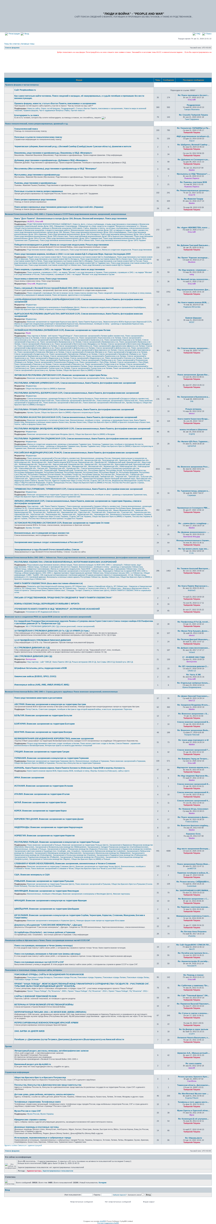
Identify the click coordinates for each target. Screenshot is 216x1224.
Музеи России (33, 1114)
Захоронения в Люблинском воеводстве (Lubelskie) (103, 851)
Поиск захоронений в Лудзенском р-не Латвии (106, 356)
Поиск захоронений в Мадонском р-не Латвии (49, 358)
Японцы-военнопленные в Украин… (193, 540)
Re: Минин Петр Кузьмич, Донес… (193, 631)
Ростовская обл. (108, 474)
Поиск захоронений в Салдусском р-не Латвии (105, 364)
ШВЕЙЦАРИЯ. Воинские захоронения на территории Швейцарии (46, 909)
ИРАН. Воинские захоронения (29, 777)
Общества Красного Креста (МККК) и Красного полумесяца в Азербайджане (46, 309)
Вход (26, 34)
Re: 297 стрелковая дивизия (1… (194, 666)
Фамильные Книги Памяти (25, 481)
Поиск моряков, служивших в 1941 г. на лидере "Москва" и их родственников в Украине (64, 272)
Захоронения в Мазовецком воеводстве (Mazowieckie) (58, 853)
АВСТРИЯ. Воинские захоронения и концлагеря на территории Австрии (50, 704)
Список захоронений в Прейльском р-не (98, 360)
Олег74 (191, 195)
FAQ (198, 34)
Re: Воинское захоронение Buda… (193, 730)
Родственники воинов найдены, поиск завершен (48, 250)
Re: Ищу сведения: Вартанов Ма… (193, 776)
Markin (192, 170)
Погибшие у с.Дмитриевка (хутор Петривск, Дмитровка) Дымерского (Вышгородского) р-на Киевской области (69, 1039)
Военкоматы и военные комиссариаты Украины (130, 514)
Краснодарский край (123, 464)
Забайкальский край (116, 462)
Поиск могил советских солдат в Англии (97, 743)
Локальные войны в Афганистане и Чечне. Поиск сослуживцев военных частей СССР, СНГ (47, 940)
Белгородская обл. (110, 460)
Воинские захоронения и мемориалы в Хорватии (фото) (51, 921)
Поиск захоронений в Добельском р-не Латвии (75, 348)
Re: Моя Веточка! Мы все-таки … (193, 1094)
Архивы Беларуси (134, 403)
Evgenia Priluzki (191, 1098)
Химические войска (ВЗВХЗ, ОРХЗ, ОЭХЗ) (35, 676)
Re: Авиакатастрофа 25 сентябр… (193, 961)
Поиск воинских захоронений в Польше (44, 845)
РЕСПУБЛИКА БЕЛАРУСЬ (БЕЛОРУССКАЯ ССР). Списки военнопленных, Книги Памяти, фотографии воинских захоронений (76, 393)
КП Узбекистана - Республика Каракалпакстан (42, 588)
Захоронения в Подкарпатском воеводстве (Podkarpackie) (122, 855)
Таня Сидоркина (192, 119)
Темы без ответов (12, 44)
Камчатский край (60, 464)
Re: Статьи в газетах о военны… (194, 1013)
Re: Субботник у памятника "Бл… (193, 985)
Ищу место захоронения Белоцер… (193, 849)
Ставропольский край (89, 476)
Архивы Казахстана (78, 422)
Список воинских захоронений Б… (193, 722)
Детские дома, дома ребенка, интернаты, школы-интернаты (44, 1094)
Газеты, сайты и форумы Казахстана (30, 424)
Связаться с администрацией (30, 1145)
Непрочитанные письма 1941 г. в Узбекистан (123, 573)
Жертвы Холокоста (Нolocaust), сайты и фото (109, 771)
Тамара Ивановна (191, 109)
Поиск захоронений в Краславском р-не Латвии (96, 350)
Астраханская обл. (76, 460)
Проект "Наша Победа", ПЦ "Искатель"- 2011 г (128, 991)
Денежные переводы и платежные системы (36, 1127)
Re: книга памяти (193, 1063)
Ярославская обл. (144, 479)
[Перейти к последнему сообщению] (197, 100)
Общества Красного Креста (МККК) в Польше (90, 859)
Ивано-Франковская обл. (123, 510)
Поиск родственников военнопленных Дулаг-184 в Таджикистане (74, 238)
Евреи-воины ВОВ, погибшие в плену (73, 771)
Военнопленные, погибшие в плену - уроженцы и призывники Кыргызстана (111, 324)
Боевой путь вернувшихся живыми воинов (32, 295)
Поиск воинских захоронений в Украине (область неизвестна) (93, 506)
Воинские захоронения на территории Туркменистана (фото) (53, 495)
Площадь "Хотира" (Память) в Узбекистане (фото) (88, 590)
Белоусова (31, 659)
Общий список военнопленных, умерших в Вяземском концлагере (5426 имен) (48, 228)
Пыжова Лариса (191, 178)
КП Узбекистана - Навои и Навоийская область (92, 586)
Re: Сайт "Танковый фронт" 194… (193, 995)
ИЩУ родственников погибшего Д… (193, 136)
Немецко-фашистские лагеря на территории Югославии (100, 921)
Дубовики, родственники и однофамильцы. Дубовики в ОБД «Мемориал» (51, 160)
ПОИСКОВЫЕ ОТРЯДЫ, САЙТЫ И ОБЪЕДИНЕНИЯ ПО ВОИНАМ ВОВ (49, 974)
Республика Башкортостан (134, 470)
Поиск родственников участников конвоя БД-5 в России (118, 261)
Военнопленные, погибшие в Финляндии (44, 894)
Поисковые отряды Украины (89, 977)
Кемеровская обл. (76, 464)
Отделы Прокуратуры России (59, 483)
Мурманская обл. (111, 466)
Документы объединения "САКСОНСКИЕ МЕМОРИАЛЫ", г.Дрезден (48, 925)
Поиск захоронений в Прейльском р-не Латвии (60, 360)
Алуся (191, 141)
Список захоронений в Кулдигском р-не (31, 354)
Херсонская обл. (37, 514)
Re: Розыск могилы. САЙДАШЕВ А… (193, 882)
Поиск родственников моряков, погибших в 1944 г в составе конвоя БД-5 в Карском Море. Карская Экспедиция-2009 (72, 254)
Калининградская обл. (28, 464)
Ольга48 (192, 100)
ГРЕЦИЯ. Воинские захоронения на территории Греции (41, 752)
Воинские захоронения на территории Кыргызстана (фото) (52, 322)
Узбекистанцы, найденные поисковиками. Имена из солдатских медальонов (47, 569)
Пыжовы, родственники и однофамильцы (35, 183)
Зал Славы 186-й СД (106, 662)
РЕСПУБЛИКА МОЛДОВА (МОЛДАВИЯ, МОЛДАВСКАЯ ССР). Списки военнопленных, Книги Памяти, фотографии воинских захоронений (82, 428)
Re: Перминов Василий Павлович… (193, 1004)
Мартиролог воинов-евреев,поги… (193, 767)
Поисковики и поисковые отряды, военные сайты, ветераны (33, 970)
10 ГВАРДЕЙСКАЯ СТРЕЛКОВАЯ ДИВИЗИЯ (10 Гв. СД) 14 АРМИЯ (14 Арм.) (51, 631)
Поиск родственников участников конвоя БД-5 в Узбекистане (55, 265)
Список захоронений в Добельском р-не (113, 348)
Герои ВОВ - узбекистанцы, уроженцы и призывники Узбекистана (109, 569)
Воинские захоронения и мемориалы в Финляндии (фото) (87, 894)
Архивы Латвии (55, 370)
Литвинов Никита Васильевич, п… (193, 1038)
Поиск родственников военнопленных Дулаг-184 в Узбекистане (67, 240)
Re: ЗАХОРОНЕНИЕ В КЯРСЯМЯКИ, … (193, 890)
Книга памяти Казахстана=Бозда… (193, 419)
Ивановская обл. (133, 462)
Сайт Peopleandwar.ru (25, 90)
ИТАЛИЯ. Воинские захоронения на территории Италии (42, 794)
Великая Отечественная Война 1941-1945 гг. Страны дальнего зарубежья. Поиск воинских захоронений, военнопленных (61, 692)
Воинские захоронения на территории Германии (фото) (51, 761)
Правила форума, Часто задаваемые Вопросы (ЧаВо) (46, 110)
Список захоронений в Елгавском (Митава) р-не (86, 352)
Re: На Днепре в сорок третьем (193, 1029)
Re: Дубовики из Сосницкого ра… (193, 159)
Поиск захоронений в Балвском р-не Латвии (51, 340)
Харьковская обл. (21, 514)
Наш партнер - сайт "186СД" (39, 662)
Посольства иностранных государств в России (34, 485)
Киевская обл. (141, 510)
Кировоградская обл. (23, 512)
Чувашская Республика (93, 479)
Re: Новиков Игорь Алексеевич (193, 809)
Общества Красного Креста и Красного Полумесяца (40, 1077)
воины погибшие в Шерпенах (193, 429)
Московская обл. (95, 466)
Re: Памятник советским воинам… (193, 907)
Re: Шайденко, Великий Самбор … (193, 145)
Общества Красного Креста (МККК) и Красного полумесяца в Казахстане (118, 422)
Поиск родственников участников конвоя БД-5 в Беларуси (54, 259)
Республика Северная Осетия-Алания (44, 474)
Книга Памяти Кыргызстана (90, 322)
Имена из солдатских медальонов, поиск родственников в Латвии (58, 366)
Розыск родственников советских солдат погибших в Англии (53, 743)
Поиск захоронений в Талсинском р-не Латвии (108, 366)
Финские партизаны (121, 894)
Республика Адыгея (96, 470)
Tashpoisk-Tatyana (191, 132)
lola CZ (192, 700)
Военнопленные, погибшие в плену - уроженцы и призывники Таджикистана (46, 446)
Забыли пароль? (120, 1195)
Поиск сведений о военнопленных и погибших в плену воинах (124, 293)
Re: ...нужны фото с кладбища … (193, 523)
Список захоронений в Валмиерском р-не (100, 342)
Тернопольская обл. (142, 512)
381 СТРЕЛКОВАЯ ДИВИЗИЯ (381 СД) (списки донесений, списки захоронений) (60, 626)
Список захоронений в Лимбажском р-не (67, 356)
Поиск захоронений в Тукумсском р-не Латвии (50, 368)
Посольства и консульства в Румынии (44, 886)
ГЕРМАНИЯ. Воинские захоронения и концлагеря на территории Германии (51, 758)
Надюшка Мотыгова (191, 307)
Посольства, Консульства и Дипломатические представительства (47, 1085)
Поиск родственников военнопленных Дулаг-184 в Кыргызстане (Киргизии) (101, 236)
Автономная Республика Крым (118, 508)
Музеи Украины (47, 1114)
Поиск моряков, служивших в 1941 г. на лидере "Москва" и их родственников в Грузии (77, 274)
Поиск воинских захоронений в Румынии (92, 884)
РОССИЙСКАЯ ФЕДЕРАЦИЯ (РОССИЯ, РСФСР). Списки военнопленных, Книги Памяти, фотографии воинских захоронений (76, 452)
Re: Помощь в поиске (193, 975)
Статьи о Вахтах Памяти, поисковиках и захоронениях (99, 108)
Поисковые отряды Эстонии (26, 979)
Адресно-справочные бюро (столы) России (70, 481)
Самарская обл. (137, 474)
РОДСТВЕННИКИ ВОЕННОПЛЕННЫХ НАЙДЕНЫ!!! (49, 224)
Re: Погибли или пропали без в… (193, 953)
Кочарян (102, 1183)
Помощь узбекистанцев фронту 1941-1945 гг (33, 573)
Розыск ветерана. (193, 409)
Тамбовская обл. (107, 476)
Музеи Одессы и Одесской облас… (193, 1110)
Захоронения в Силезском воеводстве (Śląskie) (49, 859)
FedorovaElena (191, 822)
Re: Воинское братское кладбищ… (193, 825)
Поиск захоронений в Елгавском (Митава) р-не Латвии (40, 352)
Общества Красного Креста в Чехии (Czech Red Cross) (98, 868)
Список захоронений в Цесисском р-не (31, 370)
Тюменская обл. (21, 479)
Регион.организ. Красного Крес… (193, 1077)
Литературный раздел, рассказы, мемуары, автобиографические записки (51, 1051)
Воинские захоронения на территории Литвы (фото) (49, 378)
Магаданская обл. (79, 466)
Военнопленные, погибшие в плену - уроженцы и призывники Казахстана (101, 420)
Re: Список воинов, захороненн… (193, 348)
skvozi (192, 413)
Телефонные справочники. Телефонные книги (37, 1102)
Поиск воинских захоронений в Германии (127, 761)
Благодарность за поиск (26, 115)
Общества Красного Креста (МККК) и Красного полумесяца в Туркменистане (47, 497)
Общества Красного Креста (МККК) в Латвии (82, 370)
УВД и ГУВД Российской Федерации (29, 483)
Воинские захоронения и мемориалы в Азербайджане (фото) (53, 307)
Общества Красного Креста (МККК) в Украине (111, 516)
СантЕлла (191, 1081)
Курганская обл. (21, 466)
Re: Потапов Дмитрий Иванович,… (193, 639)
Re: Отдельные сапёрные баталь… (193, 683)
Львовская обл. (53, 512)
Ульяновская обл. (58, 479)
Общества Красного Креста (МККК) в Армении (45, 389)
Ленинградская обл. (49, 466)
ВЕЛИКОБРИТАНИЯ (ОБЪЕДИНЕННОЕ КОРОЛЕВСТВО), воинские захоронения (54, 738)
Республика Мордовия (128, 472)
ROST (191, 322)
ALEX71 (30, 221)
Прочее (8, 1046)
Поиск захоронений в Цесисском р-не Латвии (132, 368)
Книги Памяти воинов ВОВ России (62, 462)
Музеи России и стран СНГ (27, 1111)
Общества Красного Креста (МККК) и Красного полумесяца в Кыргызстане (46, 326)
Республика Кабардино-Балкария (28, 472)
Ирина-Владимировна (191, 687)
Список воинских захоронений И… (193, 784)
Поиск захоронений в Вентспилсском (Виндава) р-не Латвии (81, 344)
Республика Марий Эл (108, 472)
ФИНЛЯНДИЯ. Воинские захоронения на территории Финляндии (46, 891)
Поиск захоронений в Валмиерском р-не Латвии (60, 342)
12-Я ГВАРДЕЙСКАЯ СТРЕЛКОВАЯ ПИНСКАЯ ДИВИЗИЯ (42, 640)
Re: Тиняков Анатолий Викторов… (193, 569)
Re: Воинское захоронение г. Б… (193, 714)
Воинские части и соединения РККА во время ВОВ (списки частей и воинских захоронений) (48, 617)
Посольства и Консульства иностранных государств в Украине (56, 518)
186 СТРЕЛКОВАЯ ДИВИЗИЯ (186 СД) (33, 656)
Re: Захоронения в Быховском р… (193, 397)
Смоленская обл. (71, 476)
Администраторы (34, 1171)
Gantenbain (191, 886)
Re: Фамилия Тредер (193, 199)
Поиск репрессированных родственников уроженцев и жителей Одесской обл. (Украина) (58, 207)
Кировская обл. (91, 464)
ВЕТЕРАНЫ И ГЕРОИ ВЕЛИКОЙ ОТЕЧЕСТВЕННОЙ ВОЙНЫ (43, 1004)
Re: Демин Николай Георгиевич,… (193, 696)
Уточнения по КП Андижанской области (42, 612)
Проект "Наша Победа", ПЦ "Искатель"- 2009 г (47, 991)
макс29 (191, 1068)
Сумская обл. (127, 512)
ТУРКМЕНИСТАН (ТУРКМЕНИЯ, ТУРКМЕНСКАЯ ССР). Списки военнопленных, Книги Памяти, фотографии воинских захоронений (78, 489)
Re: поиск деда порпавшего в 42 (193, 740)
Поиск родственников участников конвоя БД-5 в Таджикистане (83, 263)
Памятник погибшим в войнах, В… (193, 873)
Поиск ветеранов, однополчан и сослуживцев (71, 295)
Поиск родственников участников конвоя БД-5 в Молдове (68, 261)
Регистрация (14, 34)
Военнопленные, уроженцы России (96, 458)
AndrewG (192, 590)
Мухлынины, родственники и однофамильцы (37, 175)
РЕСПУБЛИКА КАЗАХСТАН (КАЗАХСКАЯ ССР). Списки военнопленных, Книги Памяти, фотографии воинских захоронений (75, 417)
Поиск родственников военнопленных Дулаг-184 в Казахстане (41, 236)
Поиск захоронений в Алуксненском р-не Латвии (100, 338)
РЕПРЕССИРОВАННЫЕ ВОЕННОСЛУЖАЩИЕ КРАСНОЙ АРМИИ (46, 1023)
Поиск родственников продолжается (85, 250)
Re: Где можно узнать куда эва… (193, 549)
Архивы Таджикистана (90, 446)
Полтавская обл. (99, 512)
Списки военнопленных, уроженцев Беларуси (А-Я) (49, 399)
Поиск (208, 34)
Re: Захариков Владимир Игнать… (193, 705)
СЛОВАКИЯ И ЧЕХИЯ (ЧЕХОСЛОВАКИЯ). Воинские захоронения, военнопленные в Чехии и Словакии (65, 863)
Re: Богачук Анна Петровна (193, 932)
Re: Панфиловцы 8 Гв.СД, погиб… (194, 622)
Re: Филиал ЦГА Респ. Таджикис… (193, 441)
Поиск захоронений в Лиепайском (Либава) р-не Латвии (73, 354)
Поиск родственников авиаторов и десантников (38, 698)
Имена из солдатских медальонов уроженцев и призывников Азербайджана (113, 307)
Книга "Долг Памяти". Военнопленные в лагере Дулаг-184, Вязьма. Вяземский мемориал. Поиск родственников (70, 218)
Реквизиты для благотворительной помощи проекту (49, 586)
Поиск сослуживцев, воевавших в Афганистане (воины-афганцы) (47, 954)
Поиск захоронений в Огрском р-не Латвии (123, 358)
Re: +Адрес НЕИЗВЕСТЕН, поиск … (193, 227)
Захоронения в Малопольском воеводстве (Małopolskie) (107, 853)
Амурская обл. (60, 460)
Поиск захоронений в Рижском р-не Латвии (32, 364)
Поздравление (193, 105)
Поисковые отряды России (64, 977)
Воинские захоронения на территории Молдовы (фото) (50, 434)
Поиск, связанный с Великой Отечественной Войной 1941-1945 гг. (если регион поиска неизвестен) (64, 288)
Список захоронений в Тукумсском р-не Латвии (91, 368)
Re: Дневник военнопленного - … (193, 532)
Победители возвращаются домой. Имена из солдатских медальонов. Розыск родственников (61, 245)
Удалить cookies (10, 1145)
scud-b (192, 1034)
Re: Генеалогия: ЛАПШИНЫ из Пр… (193, 128)
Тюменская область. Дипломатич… (193, 1085)
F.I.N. (192, 553)
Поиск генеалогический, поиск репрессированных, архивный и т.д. (36, 124)
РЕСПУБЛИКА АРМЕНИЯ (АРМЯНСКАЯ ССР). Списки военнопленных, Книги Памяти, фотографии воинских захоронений (75, 383)
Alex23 (192, 949)
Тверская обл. (121, 476)
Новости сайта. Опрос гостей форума (43, 108)
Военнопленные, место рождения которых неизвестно (41, 533)
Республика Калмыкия (53, 472)
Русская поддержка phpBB (108, 1223)
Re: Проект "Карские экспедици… (193, 258)
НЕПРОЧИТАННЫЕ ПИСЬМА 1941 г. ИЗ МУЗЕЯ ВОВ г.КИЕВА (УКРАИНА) (50, 1012)
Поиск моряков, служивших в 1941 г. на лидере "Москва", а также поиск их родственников (59, 269)
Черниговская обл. (85, 514)
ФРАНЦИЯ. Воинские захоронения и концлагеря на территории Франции (50, 900)
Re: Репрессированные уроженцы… (193, 190)
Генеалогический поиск (26, 129)
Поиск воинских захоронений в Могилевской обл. (104, 403)
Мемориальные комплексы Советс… (193, 916)
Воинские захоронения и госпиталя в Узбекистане (80, 571)
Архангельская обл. (93, 460)
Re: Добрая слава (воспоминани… (193, 648)
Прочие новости (78, 110)
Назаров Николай (191, 735)
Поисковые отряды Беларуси (39, 977)
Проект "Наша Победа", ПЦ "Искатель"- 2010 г (87, 991)
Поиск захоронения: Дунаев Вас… (193, 375)
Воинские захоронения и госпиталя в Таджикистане (50, 448)
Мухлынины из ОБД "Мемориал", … (193, 174)
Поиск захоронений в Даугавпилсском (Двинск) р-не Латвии (119, 346)
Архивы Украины (21, 516)
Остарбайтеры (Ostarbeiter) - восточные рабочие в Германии (44, 932)
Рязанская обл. (122, 474)
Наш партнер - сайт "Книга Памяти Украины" (46, 506)
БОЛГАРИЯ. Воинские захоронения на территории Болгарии (44, 724)
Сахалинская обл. (38, 476)
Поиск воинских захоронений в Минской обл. (62, 403)
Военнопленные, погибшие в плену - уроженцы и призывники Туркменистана (113, 495)
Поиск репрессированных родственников (35, 199)
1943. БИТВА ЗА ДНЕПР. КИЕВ (29, 1031)
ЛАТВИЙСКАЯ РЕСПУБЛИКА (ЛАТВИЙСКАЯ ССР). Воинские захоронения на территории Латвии (62, 330)
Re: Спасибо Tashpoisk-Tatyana (193, 115)
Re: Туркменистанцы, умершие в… (193, 491)
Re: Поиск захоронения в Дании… (193, 817)
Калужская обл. (45, 464)
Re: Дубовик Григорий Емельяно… (193, 245)
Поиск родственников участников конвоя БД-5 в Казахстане (106, 259)
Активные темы (27, 44)
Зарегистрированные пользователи (58, 1171)
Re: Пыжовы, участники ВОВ (193, 182)
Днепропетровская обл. (39, 510)
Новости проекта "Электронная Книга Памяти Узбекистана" (39, 590)
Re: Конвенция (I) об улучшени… (193, 1119)
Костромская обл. (106, 464)
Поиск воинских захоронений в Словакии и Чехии (52, 868)
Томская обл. (134, 476)
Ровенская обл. (113, 512)
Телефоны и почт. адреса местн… (193, 1102)
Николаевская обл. (69, 512)
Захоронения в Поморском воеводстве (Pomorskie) (82, 857)
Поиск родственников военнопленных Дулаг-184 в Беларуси (74, 234)
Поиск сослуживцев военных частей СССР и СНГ (39, 962)
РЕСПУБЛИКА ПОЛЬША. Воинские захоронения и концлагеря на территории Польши (56, 842)
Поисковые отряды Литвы (138, 977)
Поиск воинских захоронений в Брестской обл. (34, 401)
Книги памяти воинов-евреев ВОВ (41, 771)
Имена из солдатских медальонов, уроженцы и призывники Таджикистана (59, 444)
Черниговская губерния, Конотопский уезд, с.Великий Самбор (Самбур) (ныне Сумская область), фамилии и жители (72, 146)
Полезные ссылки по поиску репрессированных (38, 191)
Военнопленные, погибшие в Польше (30, 849)
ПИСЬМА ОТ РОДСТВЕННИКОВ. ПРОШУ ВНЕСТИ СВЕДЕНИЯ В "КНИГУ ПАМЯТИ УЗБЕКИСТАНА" (63, 597)
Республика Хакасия (91, 474)
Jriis (191, 401)
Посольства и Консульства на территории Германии (78, 763)
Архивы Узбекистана (110, 577)
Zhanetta (191, 936)
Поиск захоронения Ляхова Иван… (193, 864)
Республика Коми (90, 472)
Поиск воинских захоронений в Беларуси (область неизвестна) (121, 399)
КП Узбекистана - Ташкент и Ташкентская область (84, 588)
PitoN (28, 333)
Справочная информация (17, 1072)
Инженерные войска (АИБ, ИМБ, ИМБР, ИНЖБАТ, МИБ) (41, 685)
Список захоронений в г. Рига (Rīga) (132, 362)
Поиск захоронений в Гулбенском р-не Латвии (37, 346)
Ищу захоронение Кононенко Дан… (193, 290)
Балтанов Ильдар (191, 537)
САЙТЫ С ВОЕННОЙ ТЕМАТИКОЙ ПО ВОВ (35, 996)
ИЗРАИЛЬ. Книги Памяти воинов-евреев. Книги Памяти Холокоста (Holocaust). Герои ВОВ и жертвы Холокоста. (69, 768)
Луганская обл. (39, 512)
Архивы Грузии (33, 412)
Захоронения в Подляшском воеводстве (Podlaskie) (36, 857)
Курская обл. (34, 466)
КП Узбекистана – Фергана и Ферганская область (128, 588)
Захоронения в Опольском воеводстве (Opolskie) (74, 855)
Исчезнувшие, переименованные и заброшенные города (42, 1138)
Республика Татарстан (71, 474)
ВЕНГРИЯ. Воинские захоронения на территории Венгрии (43, 732)
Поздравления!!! (68, 108)
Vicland (192, 652)
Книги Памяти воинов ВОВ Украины (88, 508)
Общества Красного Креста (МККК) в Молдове (95, 434)
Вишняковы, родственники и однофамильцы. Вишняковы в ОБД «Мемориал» (53, 153)
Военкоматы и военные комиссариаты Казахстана (47, 422)
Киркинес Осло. (193, 834)
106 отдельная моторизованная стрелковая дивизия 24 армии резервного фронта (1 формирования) (83, 575)
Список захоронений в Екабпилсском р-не (56, 350)
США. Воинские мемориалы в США (32, 875)
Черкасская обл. (69, 514)
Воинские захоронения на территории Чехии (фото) (98, 866)
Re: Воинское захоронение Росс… (193, 467)
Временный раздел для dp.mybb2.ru (32, 1064)
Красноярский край (141, 464)
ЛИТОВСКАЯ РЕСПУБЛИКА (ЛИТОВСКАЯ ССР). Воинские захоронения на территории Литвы (60, 375)
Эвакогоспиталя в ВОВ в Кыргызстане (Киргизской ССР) (127, 322)
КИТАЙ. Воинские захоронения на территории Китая (40, 802)
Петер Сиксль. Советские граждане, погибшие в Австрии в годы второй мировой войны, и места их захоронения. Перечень (79, 709)
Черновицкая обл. (101, 514)
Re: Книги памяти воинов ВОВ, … (193, 302)
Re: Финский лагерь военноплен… (193, 279)
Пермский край (50, 470)
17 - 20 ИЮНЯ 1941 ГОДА (193, 657)
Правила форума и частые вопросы (22, 85)
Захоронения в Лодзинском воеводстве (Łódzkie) (130, 849)
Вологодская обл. (39, 462)
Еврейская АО (101, 462)
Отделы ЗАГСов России (100, 481)
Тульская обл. (147, 476)
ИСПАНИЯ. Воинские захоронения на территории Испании (43, 786)
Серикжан (191, 495)
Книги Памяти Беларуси (83, 399)
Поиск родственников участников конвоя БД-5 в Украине (106, 265)
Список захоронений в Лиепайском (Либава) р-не (119, 354)
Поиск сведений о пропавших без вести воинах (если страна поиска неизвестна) (62, 293)
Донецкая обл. (56, 510)
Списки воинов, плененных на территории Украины (50, 508)
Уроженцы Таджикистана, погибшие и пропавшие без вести (117, 444)
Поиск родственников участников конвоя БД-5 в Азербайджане (89, 257)
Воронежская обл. (86, 462)
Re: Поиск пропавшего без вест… (193, 95)
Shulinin (191, 262)
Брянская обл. (125, 460)
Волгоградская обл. (22, 462)
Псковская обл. (80, 470)
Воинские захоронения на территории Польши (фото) (85, 845)
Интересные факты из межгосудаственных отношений (68, 745)
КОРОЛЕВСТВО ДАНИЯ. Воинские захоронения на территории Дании (49, 819)
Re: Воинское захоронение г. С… (193, 899)
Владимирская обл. (140, 460)
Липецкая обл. (65, 466)
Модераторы (41, 284)
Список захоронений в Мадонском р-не (87, 358)
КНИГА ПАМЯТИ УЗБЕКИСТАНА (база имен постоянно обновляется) (48, 583)
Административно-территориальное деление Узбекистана (78, 573)
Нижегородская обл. (128, 466)
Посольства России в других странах (128, 483)
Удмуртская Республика (39, 479)
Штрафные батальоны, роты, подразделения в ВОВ (40, 668)
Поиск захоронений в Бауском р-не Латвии (122, 340)
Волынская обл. (21, 510)
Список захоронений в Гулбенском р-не (75, 346)
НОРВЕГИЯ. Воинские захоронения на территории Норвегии (44, 835)
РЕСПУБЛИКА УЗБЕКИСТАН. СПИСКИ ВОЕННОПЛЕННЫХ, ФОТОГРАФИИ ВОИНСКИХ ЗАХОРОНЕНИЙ (65, 562)
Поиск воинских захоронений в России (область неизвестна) (53, 458)
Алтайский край (46, 460)
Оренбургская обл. (57, 468)
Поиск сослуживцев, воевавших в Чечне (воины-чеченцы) (43, 945)
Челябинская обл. (74, 479)
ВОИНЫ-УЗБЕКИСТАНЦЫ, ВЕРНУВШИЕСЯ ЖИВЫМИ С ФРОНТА (46, 604)
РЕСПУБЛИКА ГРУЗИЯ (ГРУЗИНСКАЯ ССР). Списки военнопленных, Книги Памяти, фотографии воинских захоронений (74, 409)
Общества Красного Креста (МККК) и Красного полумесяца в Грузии (70, 412)
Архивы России (44, 481)
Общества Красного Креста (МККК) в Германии (34, 763)
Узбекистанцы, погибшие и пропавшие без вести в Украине (52, 567)
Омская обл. (42, 468)
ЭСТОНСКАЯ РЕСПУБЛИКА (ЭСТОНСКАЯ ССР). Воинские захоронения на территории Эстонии (61, 523)
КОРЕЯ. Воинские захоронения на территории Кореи (40, 811)
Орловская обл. (73, 468)
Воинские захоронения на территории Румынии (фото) (50, 884)
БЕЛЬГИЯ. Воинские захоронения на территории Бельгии (43, 715)
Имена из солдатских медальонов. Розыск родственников (127, 250)
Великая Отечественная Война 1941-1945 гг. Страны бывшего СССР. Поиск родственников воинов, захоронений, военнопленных (65, 214)
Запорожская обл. (104, 510)
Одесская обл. (84, 512)
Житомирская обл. (71, 510)
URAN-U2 (192, 671)
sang (192, 274)
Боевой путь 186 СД (124, 662)
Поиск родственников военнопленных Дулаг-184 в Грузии (125, 234)
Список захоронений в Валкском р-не (37, 344)
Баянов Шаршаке (193, 318)
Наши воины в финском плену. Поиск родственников (40, 279)
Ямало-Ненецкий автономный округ (119, 479)
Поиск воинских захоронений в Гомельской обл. (117, 401)
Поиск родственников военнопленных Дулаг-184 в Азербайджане (98, 232)
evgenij (192, 434)
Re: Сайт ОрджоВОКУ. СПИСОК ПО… (193, 945)
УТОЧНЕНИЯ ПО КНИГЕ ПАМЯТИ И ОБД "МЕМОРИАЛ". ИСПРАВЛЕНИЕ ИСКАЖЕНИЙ (57, 609)
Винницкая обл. (138, 508)
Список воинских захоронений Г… (193, 750)
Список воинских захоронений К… (193, 801)
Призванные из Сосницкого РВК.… (193, 508)
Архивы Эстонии (33, 528)
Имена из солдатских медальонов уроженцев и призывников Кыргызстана (46, 324)
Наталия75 (191, 966)
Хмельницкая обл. (53, 514)
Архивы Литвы (112, 378)
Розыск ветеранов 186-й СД (84, 662)
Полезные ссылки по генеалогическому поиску (38, 137)
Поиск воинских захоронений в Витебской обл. (76, 401)
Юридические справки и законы (30, 1119)
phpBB (102, 1221)
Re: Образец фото (193, 1138)
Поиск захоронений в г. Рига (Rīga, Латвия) (97, 362)
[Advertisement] (108, 63)
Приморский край (65, 470)
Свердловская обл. (55, 476)
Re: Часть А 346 (193, 675)
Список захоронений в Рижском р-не (68, 364)
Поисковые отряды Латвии (114, 977)
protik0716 (191, 868)
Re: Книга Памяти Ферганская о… (193, 586)
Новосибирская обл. (27, 468)
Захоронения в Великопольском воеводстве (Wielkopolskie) (60, 847)
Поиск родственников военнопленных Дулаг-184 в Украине (120, 240)
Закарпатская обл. (88, 510)
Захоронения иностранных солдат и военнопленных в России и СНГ (48, 542)
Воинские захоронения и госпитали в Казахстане (48, 420)
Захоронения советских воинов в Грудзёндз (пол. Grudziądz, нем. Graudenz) (47, 851)
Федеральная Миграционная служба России (131, 481)
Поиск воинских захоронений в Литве (89, 378)
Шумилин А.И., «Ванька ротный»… (193, 1053)
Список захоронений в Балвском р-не (87, 340)
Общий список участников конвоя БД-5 (44, 257)
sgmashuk (191, 446)
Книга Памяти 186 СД (61, 662)
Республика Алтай (114, 470)
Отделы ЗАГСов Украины (80, 516)
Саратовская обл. (22, 476)
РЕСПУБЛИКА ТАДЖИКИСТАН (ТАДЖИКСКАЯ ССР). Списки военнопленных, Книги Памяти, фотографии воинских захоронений (78, 438)
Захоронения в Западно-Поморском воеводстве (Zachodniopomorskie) (117, 847)
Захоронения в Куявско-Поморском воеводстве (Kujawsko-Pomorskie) (77, 849)
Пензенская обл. (36, 470)
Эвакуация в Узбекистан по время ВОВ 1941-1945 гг (124, 571)
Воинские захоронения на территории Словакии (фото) (51, 866)
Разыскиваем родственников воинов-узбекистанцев (49, 565)
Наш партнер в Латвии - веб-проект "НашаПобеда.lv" (50, 336)
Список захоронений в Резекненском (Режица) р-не (56, 362)
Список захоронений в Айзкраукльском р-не (59, 338)
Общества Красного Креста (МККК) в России (92, 483)
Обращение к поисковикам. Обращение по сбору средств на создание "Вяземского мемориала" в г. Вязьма (100, 226)
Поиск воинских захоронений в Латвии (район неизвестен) (99, 336)
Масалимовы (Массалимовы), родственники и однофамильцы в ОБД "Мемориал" (55, 168)
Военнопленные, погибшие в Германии (92, 761)
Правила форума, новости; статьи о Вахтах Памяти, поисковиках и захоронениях (55, 103)
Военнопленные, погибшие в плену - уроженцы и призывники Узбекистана (111, 567)
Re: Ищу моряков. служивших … (194, 270)
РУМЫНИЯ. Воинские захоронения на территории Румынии (44, 881)
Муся (192, 1115)
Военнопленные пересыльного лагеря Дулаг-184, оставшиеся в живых (101, 230)
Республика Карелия (73, 472)
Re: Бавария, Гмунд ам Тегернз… (193, 759)
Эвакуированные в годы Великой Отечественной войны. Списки (46, 549)
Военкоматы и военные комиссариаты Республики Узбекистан (74, 577)
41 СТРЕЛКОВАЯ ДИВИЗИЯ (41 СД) (32, 648)
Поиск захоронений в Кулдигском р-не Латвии (127, 352)
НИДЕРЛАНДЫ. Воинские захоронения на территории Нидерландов (48, 827)
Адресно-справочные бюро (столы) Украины (49, 516)
